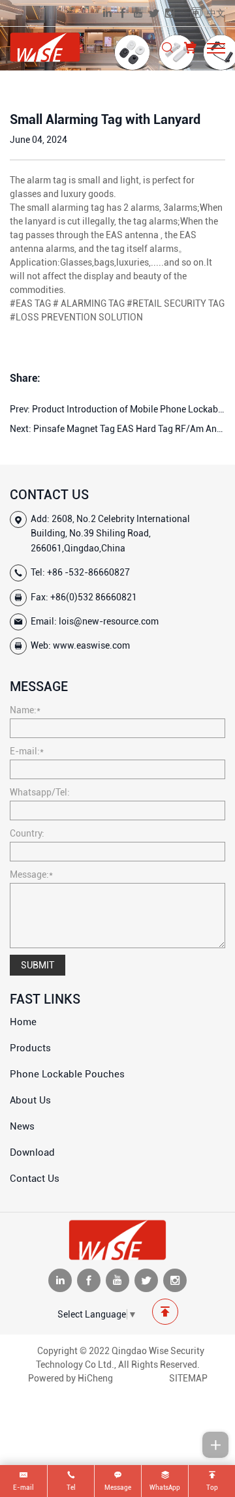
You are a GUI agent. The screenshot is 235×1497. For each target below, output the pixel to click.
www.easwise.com (91, 645)
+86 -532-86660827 (88, 572)
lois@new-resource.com (109, 621)
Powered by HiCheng (70, 1378)
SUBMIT (37, 965)
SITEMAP (188, 1378)
